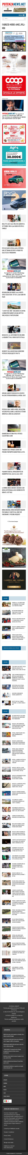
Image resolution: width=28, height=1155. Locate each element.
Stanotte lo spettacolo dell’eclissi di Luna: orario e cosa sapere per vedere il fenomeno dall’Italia (19, 841)
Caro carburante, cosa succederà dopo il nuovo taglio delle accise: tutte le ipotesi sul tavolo (18, 857)
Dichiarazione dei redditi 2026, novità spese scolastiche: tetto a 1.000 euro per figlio (13, 294)
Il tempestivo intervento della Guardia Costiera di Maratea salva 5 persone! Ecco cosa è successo (18, 977)
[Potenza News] (14, 4)
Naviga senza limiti (8, 1142)
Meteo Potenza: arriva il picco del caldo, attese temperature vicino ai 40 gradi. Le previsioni (19, 961)
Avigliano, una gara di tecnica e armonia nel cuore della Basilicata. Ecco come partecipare (19, 928)
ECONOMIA (5, 1083)
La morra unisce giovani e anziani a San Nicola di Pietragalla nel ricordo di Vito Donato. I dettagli (13, 490)
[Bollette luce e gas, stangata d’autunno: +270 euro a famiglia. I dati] (6, 704)
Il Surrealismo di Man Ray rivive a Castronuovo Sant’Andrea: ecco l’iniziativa (18, 953)
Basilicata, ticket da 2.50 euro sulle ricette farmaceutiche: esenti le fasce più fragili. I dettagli (18, 769)
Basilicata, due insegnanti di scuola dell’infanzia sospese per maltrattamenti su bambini (19, 777)
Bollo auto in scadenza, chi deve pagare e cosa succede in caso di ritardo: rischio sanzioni (18, 825)
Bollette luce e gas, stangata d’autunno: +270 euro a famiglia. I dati (18, 703)
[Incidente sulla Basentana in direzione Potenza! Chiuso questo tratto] (14, 348)
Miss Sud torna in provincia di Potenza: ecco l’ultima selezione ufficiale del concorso (18, 921)
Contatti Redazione (8, 1139)
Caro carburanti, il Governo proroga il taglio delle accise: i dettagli (18, 969)
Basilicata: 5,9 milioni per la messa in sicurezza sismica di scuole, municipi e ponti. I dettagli (19, 785)
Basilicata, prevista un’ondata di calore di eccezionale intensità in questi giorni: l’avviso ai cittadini (18, 833)
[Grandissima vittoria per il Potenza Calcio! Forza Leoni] (14, 431)
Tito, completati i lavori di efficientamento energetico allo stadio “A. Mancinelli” (18, 801)
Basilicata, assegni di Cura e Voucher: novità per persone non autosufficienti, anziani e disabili (18, 742)
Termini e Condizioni (9, 1132)
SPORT (5, 1093)
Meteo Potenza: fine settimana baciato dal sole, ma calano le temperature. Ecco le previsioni (18, 687)
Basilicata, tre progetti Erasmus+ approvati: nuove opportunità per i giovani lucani (19, 793)
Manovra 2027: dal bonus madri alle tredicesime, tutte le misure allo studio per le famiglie (18, 604)
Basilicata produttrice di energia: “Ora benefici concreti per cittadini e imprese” (19, 945)
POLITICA (5, 1089)
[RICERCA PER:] (14, 18)
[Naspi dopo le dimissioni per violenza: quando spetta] (6, 696)
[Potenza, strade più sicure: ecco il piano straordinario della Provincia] (6, 736)
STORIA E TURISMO (7, 1096)
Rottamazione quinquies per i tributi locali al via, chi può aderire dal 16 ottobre (17, 612)
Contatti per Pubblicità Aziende (11, 1128)
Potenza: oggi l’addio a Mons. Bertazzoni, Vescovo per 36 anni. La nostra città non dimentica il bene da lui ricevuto (14, 411)
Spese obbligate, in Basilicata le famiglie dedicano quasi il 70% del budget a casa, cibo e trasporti (18, 809)
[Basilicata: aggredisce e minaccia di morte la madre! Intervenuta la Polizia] (6, 630)
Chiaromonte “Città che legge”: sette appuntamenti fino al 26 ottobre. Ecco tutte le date (18, 849)
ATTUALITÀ (5, 1080)
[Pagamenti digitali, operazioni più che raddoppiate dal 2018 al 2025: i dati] (14, 469)
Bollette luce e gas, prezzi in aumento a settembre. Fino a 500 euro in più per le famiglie (13, 226)
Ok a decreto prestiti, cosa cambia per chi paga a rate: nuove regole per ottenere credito (18, 717)
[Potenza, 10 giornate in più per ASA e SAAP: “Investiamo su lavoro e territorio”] (6, 763)
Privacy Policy (7, 1135)
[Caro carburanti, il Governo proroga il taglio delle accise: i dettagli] (6, 970)
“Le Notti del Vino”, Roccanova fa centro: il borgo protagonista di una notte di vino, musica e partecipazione (13, 313)
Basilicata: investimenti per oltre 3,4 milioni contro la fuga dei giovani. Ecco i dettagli (18, 620)
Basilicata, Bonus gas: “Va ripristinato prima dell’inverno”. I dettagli (18, 874)
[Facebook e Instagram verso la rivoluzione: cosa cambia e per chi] (6, 819)
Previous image (13, 521)
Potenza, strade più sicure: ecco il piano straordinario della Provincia (18, 734)
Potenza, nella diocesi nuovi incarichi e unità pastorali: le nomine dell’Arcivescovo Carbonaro (19, 937)
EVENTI (5, 1086)
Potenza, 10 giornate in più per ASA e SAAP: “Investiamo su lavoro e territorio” (19, 761)
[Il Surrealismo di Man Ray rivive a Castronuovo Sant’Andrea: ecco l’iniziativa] (6, 954)
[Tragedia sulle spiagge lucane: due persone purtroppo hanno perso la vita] (14, 447)
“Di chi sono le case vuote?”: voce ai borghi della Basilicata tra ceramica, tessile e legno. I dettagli (19, 668)
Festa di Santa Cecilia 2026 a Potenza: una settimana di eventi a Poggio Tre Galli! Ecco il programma (13, 250)
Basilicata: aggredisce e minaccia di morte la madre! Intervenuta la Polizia (18, 628)
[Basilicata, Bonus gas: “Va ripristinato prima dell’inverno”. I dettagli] (6, 876)
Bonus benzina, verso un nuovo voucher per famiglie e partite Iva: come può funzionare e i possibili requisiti (13, 512)
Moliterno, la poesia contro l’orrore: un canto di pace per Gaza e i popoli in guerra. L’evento (19, 985)
